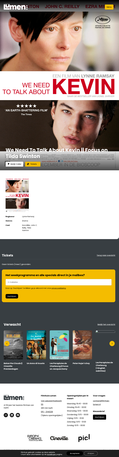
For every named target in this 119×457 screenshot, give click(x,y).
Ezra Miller (26, 225)
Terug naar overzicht (106, 255)
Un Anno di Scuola (36, 363)
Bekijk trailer (15, 164)
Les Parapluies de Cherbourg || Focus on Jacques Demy (59, 366)
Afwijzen (91, 453)
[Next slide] (112, 343)
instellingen (51, 454)
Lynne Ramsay (28, 216)
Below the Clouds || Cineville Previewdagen (13, 366)
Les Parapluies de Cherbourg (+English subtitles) (104, 366)
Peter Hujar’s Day (81, 363)
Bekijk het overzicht (106, 324)
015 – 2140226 (47, 412)
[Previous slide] (7, 343)
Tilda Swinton (26, 229)
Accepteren (75, 453)
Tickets (33, 164)
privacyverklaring (59, 288)
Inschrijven (12, 296)
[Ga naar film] (13, 358)
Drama (25, 221)
